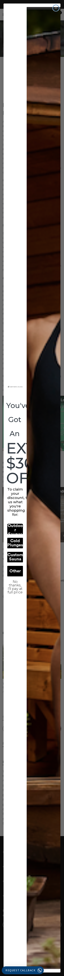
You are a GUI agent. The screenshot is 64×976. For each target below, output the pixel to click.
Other (15, 571)
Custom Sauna (15, 557)
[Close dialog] (56, 8)
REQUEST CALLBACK (21, 970)
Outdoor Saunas (15, 529)
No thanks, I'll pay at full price (15, 584)
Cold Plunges (15, 543)
